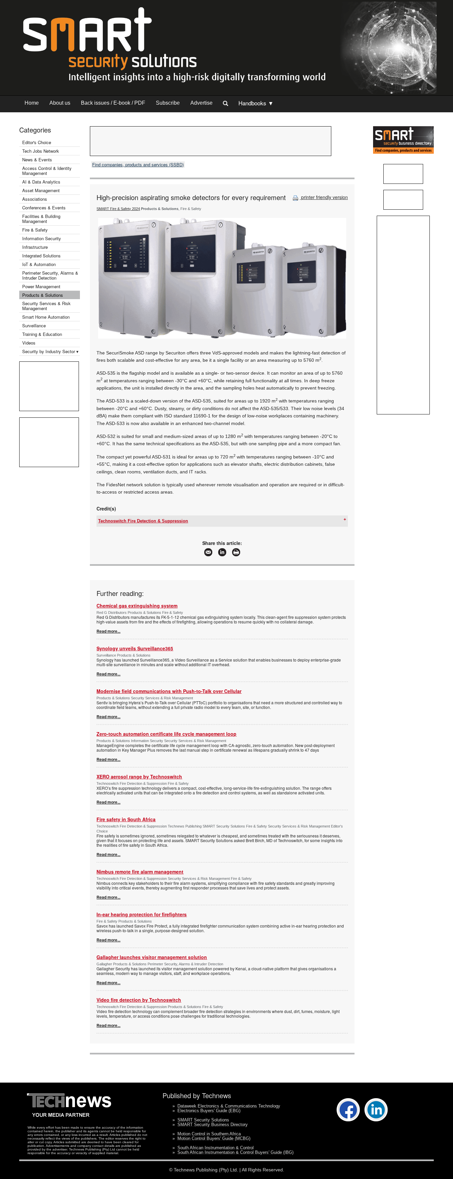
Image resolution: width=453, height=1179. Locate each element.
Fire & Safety (35, 230)
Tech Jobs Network (40, 151)
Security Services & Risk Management (46, 305)
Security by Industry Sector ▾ (50, 351)
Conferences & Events (44, 207)
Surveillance (34, 325)
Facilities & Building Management (41, 218)
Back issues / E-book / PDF (113, 103)
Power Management (41, 286)
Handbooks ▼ (256, 103)
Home (32, 103)
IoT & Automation (39, 264)
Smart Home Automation (46, 317)
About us (59, 103)
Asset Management (41, 190)
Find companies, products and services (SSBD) (138, 164)
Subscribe (168, 103)
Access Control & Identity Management (47, 170)
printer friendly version (324, 197)
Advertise (201, 103)
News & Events (37, 159)
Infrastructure (35, 247)
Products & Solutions (42, 295)
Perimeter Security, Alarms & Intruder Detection (50, 275)
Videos (28, 343)
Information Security (41, 238)
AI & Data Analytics (41, 182)
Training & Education (42, 334)
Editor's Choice (36, 142)
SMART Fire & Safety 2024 (118, 209)
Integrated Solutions (41, 255)
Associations (34, 199)
